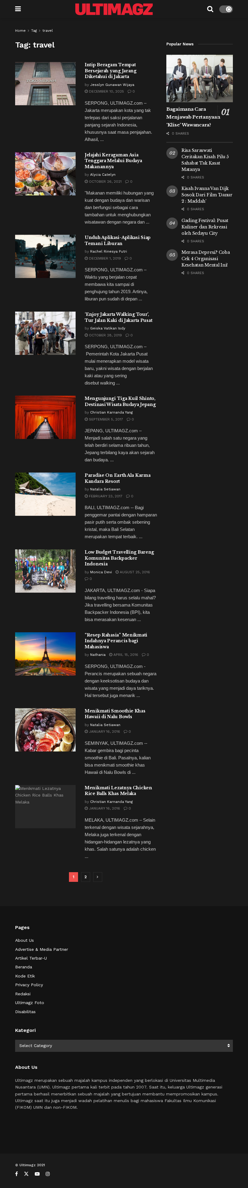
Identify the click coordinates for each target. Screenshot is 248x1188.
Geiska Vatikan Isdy (107, 328)
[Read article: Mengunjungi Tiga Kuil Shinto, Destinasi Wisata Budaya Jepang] (45, 417)
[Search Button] (210, 9)
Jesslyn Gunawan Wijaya (112, 85)
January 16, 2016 (104, 731)
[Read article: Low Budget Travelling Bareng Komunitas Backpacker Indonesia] (45, 571)
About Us (24, 940)
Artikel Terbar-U (31, 958)
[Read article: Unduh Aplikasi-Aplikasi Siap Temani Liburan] (45, 256)
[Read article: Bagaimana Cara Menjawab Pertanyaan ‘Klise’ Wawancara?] (199, 78)
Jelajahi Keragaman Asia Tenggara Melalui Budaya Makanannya (113, 160)
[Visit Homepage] (114, 9)
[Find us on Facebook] (16, 1173)
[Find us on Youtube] (37, 1173)
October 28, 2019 (105, 335)
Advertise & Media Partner (41, 949)
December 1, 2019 (104, 258)
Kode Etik (25, 976)
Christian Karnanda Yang (111, 412)
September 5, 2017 (105, 419)
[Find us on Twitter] (26, 1173)
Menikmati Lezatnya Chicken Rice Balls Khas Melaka (118, 791)
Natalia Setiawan (105, 489)
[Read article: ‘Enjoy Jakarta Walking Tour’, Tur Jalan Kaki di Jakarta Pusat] (45, 333)
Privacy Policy (29, 984)
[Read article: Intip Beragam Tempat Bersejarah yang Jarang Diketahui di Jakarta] (45, 83)
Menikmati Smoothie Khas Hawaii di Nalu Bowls (115, 714)
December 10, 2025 (106, 91)
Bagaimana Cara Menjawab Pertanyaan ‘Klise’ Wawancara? (193, 117)
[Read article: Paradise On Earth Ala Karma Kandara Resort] (45, 494)
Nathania (98, 655)
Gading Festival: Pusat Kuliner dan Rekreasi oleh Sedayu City (204, 227)
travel (47, 30)
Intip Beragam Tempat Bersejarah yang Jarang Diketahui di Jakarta (110, 70)
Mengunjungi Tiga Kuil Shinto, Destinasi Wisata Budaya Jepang (120, 401)
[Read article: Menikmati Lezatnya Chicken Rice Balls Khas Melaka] (45, 806)
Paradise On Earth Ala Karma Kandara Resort (117, 478)
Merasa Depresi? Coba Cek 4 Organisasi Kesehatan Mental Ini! (205, 259)
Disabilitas (25, 1011)
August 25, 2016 (134, 572)
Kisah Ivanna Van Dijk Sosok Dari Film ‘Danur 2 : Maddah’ (207, 195)
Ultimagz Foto (29, 1002)
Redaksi (23, 993)
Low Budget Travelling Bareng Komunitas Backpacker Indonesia (119, 558)
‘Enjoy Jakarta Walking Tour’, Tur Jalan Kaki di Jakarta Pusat (118, 317)
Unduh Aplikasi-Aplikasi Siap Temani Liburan (118, 240)
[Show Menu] (18, 9)
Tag (34, 30)
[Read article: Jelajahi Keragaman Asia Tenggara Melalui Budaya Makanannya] (45, 173)
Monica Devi (101, 572)
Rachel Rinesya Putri (108, 251)
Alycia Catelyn (103, 174)
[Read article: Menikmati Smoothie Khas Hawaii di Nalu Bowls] (45, 729)
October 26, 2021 (105, 181)
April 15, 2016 (125, 655)
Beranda (23, 966)
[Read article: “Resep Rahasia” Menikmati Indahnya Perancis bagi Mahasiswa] (45, 654)
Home (20, 30)
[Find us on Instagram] (48, 1173)
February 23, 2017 (105, 496)
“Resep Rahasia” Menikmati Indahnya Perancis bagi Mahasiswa (116, 641)
